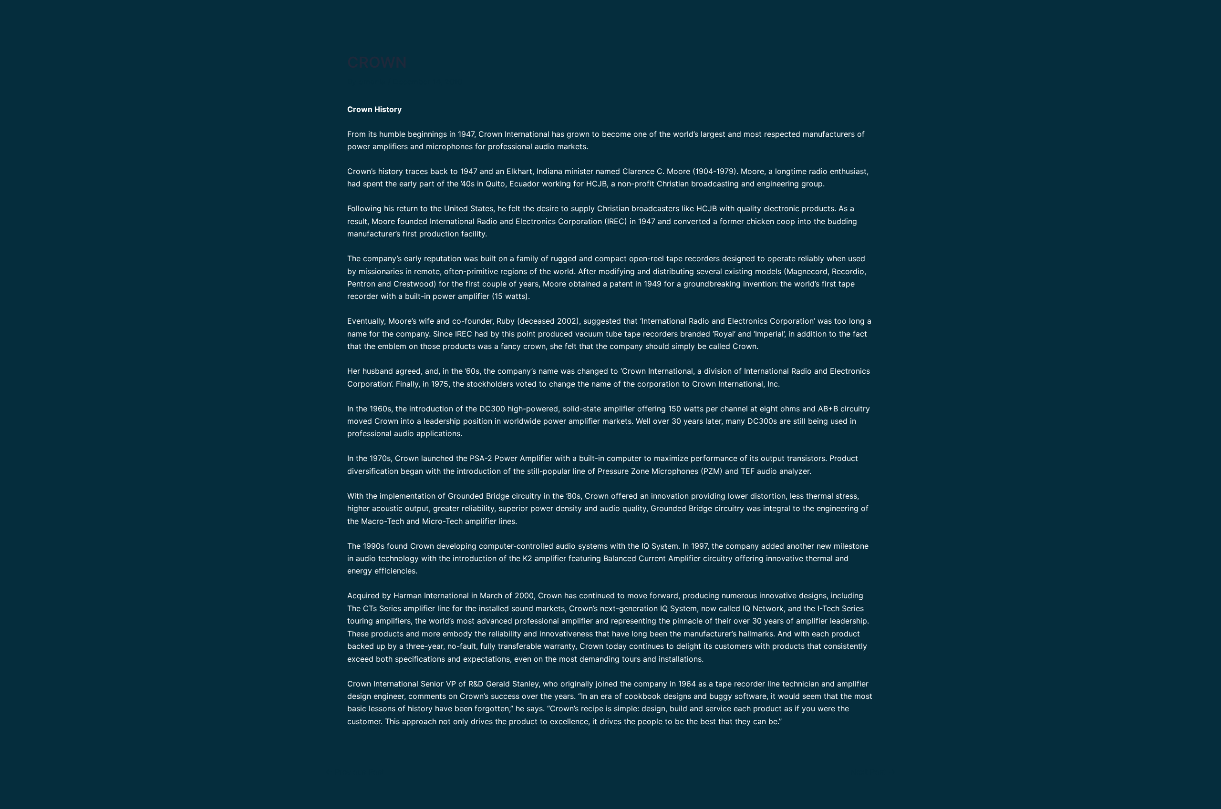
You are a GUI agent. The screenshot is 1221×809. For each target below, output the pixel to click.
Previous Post (354, 772)
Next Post (873, 772)
